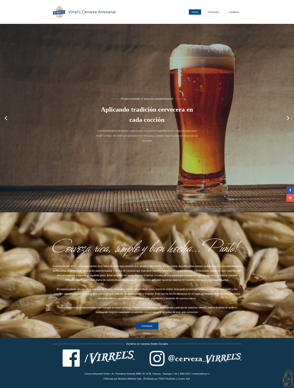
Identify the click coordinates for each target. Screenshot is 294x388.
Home (195, 12)
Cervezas (213, 12)
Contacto (234, 12)
